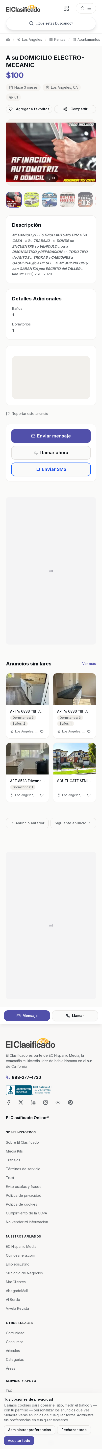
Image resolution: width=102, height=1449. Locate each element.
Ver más (89, 663)
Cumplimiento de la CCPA (26, 1213)
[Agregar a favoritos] (42, 731)
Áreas (10, 1368)
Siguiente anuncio (70, 823)
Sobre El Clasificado (22, 1142)
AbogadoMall (17, 1291)
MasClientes (16, 1282)
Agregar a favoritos (33, 109)
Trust (10, 1178)
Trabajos (13, 1160)
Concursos (15, 1342)
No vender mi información (27, 1222)
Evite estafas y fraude (24, 1186)
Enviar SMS (54, 469)
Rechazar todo (74, 1430)
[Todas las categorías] (66, 8)
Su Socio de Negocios (24, 1273)
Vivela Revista (17, 1308)
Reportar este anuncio (30, 413)
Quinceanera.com (20, 1255)
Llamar (78, 1015)
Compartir (79, 109)
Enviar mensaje (54, 435)
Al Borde (13, 1299)
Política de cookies (21, 1204)
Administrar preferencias (29, 1430)
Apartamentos (88, 39)
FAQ (9, 1391)
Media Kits (14, 1151)
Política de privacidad (23, 1195)
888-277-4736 (26, 1077)
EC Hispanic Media (21, 1246)
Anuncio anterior (30, 823)
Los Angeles (32, 39)
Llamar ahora (54, 452)
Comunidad (15, 1333)
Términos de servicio (23, 1169)
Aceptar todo (19, 1440)
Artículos (13, 1351)
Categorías (15, 1359)
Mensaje (30, 1015)
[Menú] (86, 8)
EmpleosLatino (17, 1264)
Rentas (59, 39)
